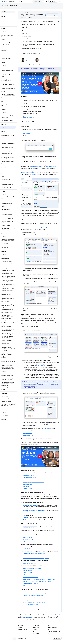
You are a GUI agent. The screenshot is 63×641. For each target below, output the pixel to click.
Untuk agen (42, 7)
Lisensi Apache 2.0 (40, 616)
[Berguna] (56, 21)
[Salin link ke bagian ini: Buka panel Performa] (35, 121)
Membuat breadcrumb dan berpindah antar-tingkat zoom (36, 558)
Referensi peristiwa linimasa (29, 585)
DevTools (3, 7)
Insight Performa (27, 548)
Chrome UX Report (45, 227)
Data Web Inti (47, 428)
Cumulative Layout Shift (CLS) (52, 166)
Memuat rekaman (27, 486)
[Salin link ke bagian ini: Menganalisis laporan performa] (39, 523)
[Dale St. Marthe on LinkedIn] (26, 61)
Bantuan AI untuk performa (45, 69)
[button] (8, 21)
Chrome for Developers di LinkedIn (54, 631)
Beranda (22, 21)
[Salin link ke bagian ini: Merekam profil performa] (36, 470)
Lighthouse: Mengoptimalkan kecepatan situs (33, 595)
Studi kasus (35, 629)
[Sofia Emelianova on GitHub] (40, 61)
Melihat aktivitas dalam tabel (29, 563)
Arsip (34, 631)
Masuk (60, 1)
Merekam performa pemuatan (29, 477)
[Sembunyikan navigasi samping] (15, 639)
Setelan (28, 7)
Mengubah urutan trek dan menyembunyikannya (34, 553)
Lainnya (20, 1)
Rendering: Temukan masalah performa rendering (34, 600)
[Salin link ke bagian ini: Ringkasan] (28, 97)
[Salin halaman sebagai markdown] (30, 27)
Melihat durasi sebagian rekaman (30, 577)
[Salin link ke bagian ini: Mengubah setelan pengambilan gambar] (44, 492)
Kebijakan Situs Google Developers (26, 617)
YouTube (49, 629)
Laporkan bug (20, 627)
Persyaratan (20, 638)
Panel (21, 7)
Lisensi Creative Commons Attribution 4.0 (53, 614)
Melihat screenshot (27, 572)
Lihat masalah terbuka (22, 629)
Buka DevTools (26, 133)
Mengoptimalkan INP (27, 433)
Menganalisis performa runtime (27, 117)
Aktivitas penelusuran (28, 539)
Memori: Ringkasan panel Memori (30, 597)
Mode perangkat (41, 365)
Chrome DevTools (11, 5)
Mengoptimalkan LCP (28, 431)
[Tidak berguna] (58, 21)
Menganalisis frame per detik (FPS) (31, 583)
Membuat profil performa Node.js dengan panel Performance (37, 581)
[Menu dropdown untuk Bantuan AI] (17, 8)
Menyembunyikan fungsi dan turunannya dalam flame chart (36, 556)
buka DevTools (39, 125)
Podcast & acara (36, 633)
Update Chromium (36, 627)
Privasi (25, 638)
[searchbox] (8, 12)
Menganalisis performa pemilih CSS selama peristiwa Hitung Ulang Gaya (39, 579)
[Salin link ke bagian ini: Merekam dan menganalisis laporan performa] (52, 439)
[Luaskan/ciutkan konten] (31, 31)
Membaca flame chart (28, 570)
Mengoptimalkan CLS (28, 435)
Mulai (9, 7)
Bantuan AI (14, 7)
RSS (48, 633)
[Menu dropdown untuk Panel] (24, 8)
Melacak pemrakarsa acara (29, 541)
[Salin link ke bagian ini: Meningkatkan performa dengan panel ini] (49, 589)
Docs (2, 5)
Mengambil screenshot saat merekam (31, 479)
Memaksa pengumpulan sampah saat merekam (33, 482)
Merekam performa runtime (29, 475)
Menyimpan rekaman (27, 484)
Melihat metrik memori (28, 575)
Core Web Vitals (35, 174)
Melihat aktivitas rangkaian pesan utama (32, 568)
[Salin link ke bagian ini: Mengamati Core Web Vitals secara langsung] (52, 161)
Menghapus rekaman (27, 488)
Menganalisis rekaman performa (30, 526)
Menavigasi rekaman (27, 537)
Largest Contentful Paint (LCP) (36, 166)
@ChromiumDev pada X (52, 627)
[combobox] (38, 1)
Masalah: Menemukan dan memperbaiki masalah (34, 602)
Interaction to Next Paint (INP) (27, 172)
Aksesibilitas (35, 7)
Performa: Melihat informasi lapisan (31, 604)
